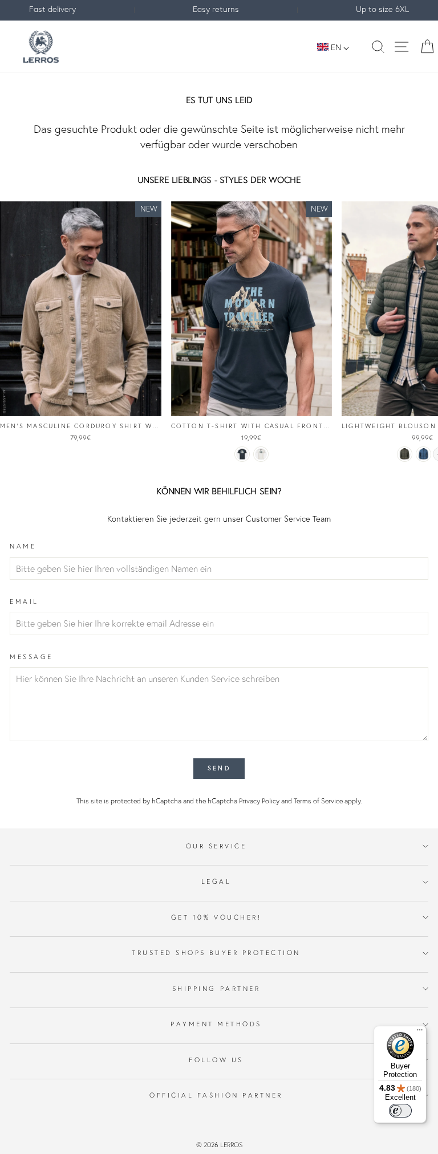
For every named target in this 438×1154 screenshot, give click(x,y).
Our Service (216, 846)
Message (31, 656)
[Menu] (420, 1032)
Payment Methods (216, 1023)
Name (23, 546)
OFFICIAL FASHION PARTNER (216, 1095)
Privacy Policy (259, 801)
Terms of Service (318, 801)
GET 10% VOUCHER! (216, 917)
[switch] (400, 1111)
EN (335, 47)
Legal (216, 881)
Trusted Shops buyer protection (216, 952)
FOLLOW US (216, 1059)
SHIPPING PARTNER (216, 988)
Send (219, 768)
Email (24, 601)
